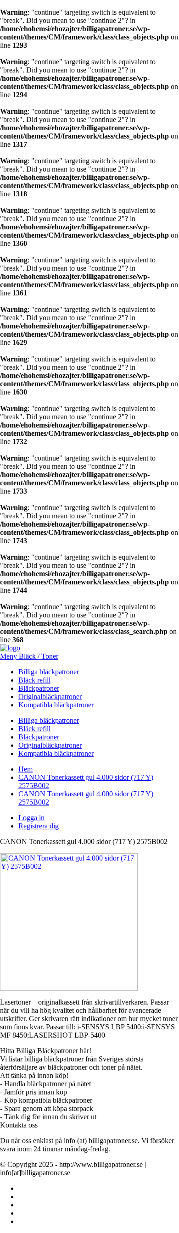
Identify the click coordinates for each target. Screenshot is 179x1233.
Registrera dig (38, 826)
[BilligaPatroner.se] (10, 648)
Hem (25, 769)
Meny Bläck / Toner (29, 656)
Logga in (31, 818)
